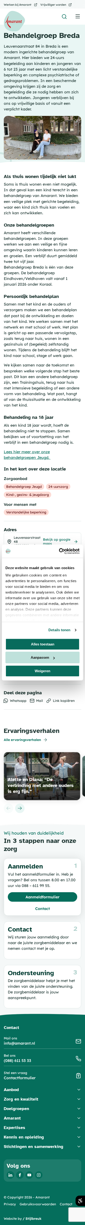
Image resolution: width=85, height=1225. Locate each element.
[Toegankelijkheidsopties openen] (80, 1201)
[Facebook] (20, 1175)
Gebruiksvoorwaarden (38, 1204)
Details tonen (59, 630)
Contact (66, 1204)
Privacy (10, 1204)
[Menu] (77, 16)
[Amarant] (14, 21)
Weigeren (42, 671)
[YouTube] (29, 1175)
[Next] (20, 808)
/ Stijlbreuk (32, 1218)
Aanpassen (40, 657)
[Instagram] (38, 1175)
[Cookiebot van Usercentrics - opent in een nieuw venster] (60, 551)
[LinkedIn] (10, 1175)
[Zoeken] (64, 16)
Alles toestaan (42, 644)
